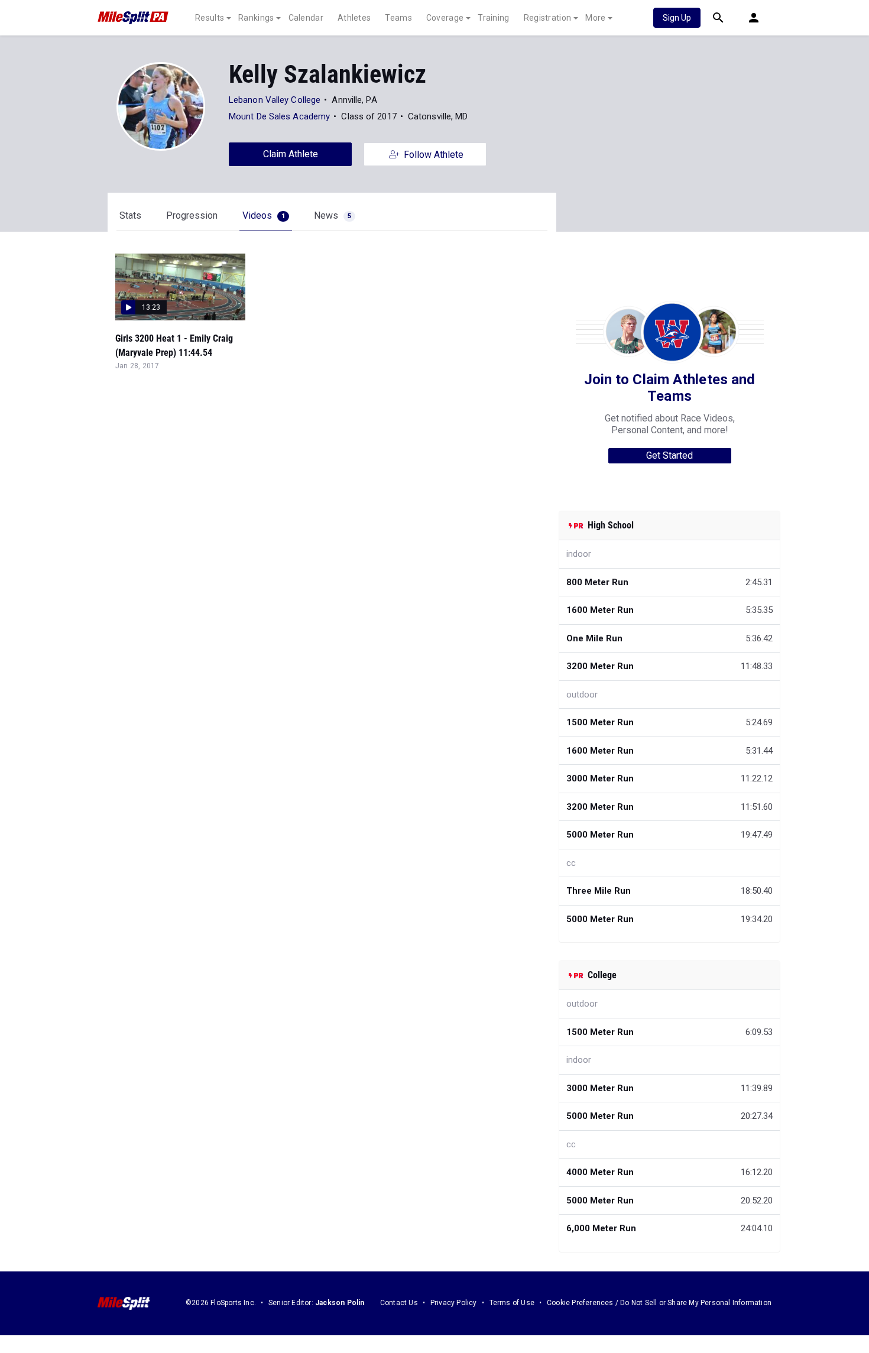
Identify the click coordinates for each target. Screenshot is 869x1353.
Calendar (305, 17)
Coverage (444, 17)
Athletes (354, 17)
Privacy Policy (453, 1303)
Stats (130, 215)
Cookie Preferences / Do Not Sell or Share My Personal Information (659, 1303)
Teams (398, 17)
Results (209, 17)
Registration (548, 17)
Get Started (669, 455)
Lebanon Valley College (274, 100)
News (332, 215)
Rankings (256, 17)
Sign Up (677, 17)
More (595, 17)
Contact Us (399, 1303)
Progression (192, 215)
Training (493, 17)
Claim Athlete (290, 154)
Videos (263, 215)
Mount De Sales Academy (279, 116)
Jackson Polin (340, 1303)
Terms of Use (511, 1303)
